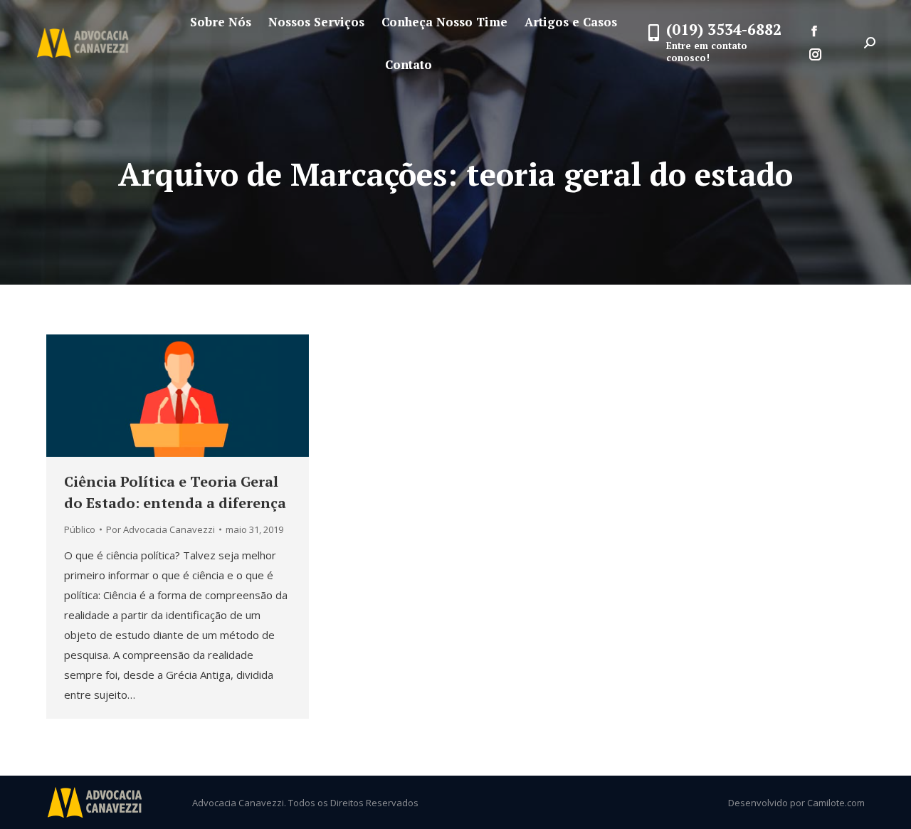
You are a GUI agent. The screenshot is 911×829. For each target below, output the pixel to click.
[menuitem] (220, 22)
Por (160, 529)
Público (79, 529)
